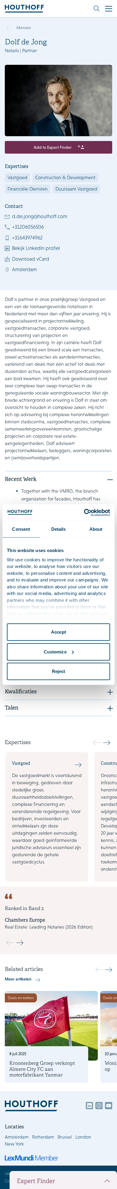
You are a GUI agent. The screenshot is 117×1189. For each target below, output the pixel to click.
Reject (58, 671)
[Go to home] (24, 9)
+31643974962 (27, 238)
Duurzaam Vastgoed (76, 189)
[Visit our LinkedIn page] (89, 1105)
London (83, 1137)
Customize (55, 651)
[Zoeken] (96, 8)
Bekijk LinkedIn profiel (36, 248)
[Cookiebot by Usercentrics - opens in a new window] (84, 512)
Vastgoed (17, 177)
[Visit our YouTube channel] (108, 1105)
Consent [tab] (21, 529)
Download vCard (30, 259)
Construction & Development (65, 177)
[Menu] (108, 8)
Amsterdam (24, 269)
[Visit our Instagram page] (99, 1105)
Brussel (65, 1137)
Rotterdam (43, 1137)
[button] (107, 742)
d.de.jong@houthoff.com (39, 216)
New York (14, 1144)
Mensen (23, 27)
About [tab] (96, 529)
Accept (58, 632)
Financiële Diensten (28, 189)
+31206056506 (28, 227)
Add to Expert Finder (53, 147)
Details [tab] (58, 529)
